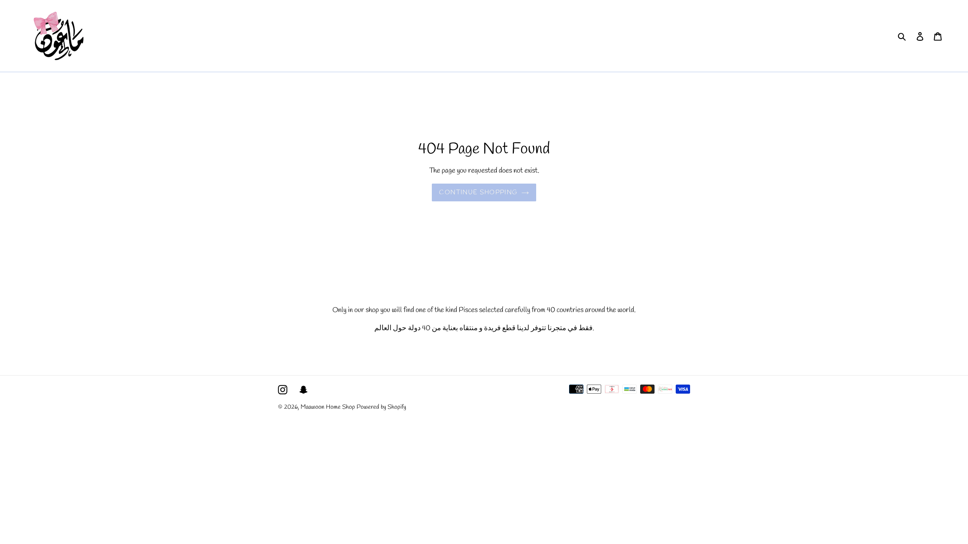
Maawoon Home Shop (328, 407)
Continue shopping (478, 192)
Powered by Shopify (381, 407)
